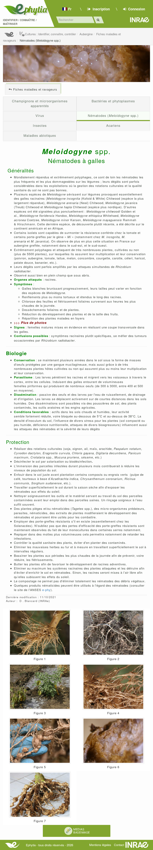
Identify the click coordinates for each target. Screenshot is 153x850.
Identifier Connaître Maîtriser (20, 22)
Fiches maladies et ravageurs (35, 89)
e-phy (46, 590)
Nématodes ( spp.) (113, 115)
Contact (119, 845)
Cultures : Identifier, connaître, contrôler (50, 34)
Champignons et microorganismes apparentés (39, 103)
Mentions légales (100, 845)
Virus (39, 115)
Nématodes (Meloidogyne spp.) (40, 40)
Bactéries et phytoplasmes (113, 101)
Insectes (39, 125)
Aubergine (86, 34)
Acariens (113, 125)
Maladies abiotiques (40, 135)
